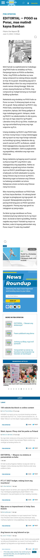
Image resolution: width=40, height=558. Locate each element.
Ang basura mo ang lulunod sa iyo (15, 532)
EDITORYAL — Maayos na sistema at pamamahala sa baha (16, 456)
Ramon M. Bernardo (7, 434)
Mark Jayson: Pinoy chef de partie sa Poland (19, 431)
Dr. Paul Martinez (6, 486)
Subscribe (34, 3)
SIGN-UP (13, 301)
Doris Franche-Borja (7, 411)
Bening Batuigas (6, 512)
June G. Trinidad (6, 535)
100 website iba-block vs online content (17, 408)
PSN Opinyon (9, 14)
